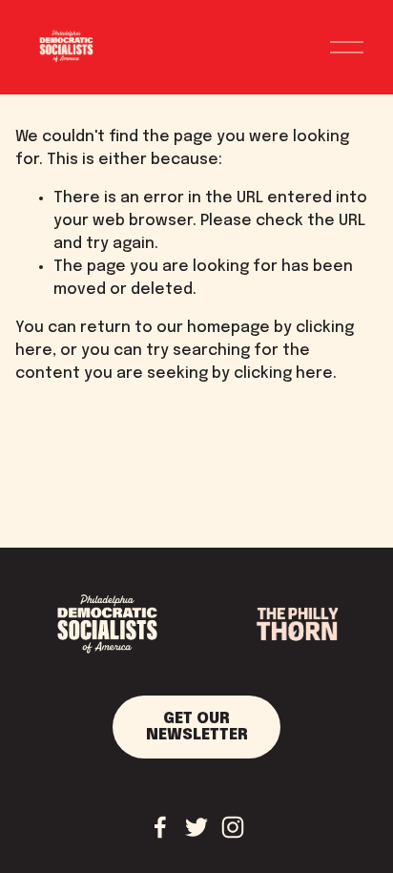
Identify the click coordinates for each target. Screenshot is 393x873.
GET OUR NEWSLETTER (197, 727)
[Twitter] (196, 827)
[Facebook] (160, 827)
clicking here (283, 373)
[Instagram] (232, 827)
